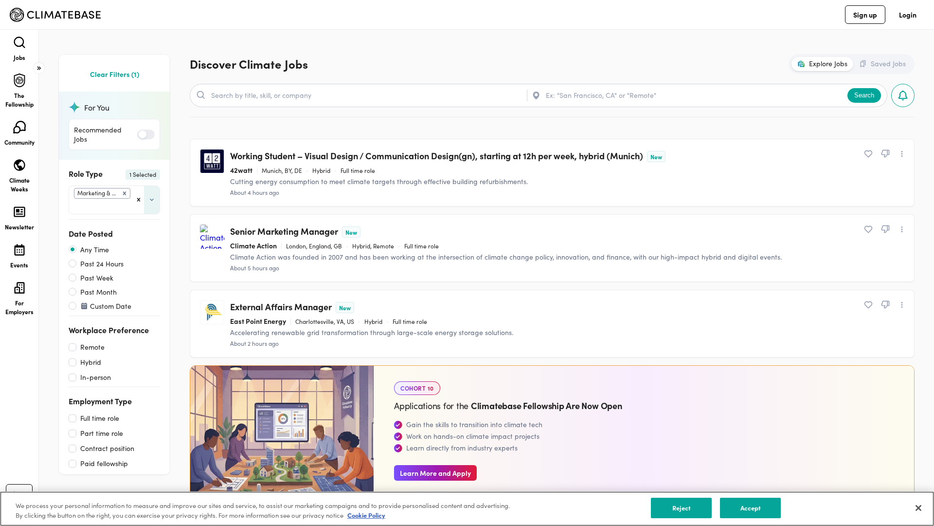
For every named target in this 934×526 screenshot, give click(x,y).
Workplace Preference (109, 329)
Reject (681, 507)
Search (864, 95)
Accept (750, 507)
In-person (95, 377)
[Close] (918, 508)
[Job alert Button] (903, 95)
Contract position (107, 448)
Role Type (112, 173)
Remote (92, 347)
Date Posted (91, 233)
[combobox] (75, 206)
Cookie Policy (366, 515)
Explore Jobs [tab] (828, 63)
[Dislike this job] (885, 154)
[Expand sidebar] (39, 68)
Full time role (99, 418)
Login (907, 14)
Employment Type (100, 400)
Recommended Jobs (98, 134)
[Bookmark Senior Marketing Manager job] (868, 229)
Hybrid (90, 362)
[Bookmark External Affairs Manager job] (868, 305)
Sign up (865, 14)
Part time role (101, 433)
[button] (124, 193)
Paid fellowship (104, 463)
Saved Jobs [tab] (888, 63)
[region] (467, 508)
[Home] (55, 15)
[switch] (146, 134)
